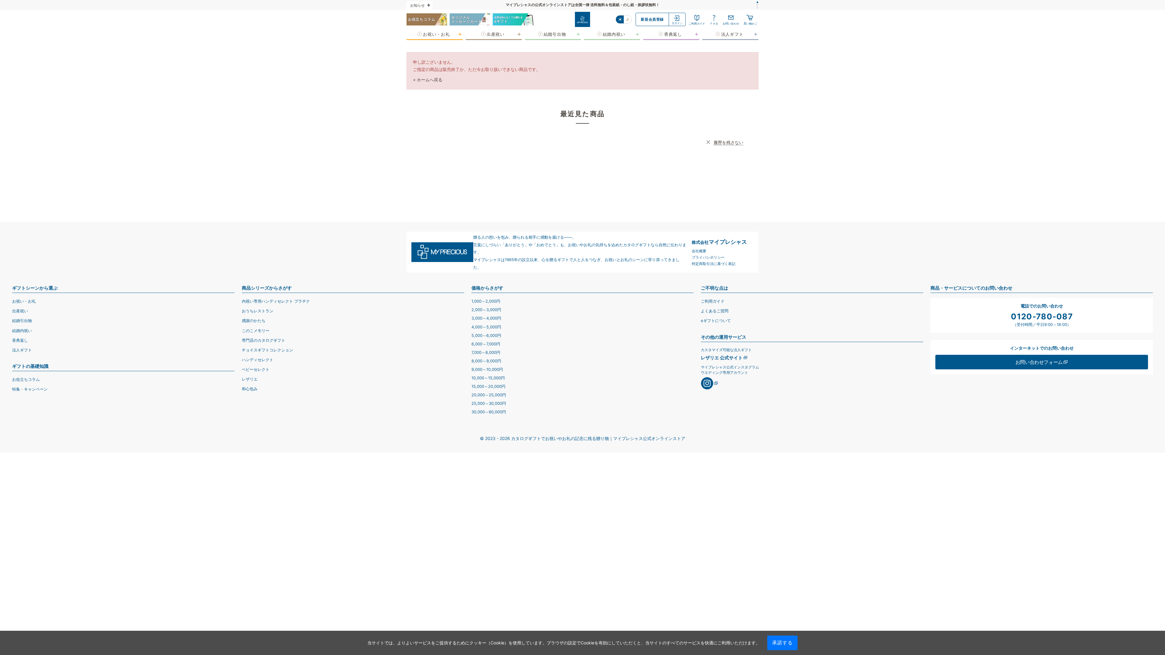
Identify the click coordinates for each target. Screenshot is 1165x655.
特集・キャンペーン (30, 389)
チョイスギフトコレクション (267, 350)
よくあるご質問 (714, 310)
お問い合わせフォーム (1039, 362)
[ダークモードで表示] (628, 19)
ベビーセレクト (255, 369)
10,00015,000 (488, 377)
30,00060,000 (488, 411)
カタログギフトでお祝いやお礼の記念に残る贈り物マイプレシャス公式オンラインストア (598, 438)
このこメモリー (255, 330)
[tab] (757, 2)
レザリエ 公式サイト (722, 357)
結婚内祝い (22, 330)
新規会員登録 (652, 19)
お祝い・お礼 (24, 301)
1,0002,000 (485, 301)
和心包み (250, 388)
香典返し (20, 340)
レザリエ (250, 379)
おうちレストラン (257, 310)
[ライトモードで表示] (620, 19)
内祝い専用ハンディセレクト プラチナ (276, 301)
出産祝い (20, 310)
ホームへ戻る (429, 79)
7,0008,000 (485, 352)
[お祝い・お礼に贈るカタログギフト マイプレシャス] (582, 19)
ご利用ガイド (712, 301)
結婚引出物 (22, 320)
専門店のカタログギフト (263, 340)
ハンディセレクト (257, 359)
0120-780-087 (1042, 316)
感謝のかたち (253, 320)
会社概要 (699, 251)
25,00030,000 (488, 403)
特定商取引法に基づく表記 (713, 263)
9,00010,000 (487, 369)
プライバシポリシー (708, 257)
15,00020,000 (488, 386)
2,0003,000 (486, 309)
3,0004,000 (486, 318)
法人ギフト (22, 350)
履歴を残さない (728, 142)
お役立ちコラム (26, 379)
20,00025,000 (488, 394)
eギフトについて (716, 320)
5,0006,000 (486, 335)
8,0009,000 (486, 360)
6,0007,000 (485, 343)
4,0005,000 (486, 326)
